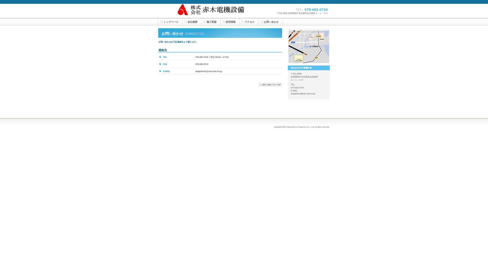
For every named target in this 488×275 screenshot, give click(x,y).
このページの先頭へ (270, 85)
